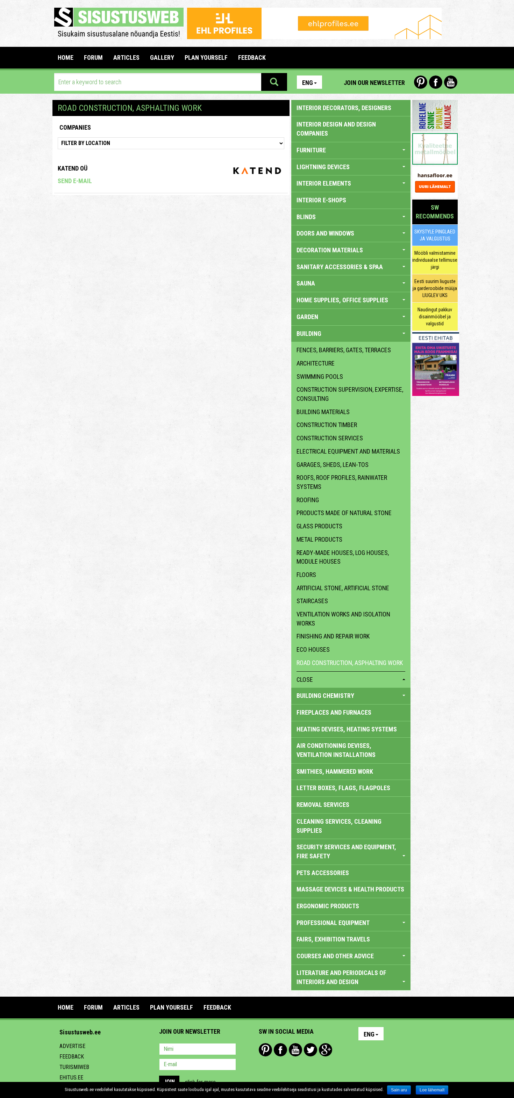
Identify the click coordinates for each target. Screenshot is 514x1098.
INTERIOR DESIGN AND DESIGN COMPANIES (336, 129)
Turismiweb (74, 1067)
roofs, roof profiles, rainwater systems (342, 482)
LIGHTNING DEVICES (323, 167)
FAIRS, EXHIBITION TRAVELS (333, 939)
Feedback (71, 1056)
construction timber (327, 424)
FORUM (93, 57)
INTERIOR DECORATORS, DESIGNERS (344, 107)
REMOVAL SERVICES (323, 804)
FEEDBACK (252, 57)
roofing (308, 500)
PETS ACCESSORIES (323, 872)
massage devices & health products (350, 889)
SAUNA (306, 283)
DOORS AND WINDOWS (325, 233)
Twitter (310, 1049)
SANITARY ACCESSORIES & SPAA (340, 266)
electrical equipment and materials (348, 451)
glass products (319, 526)
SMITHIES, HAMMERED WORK (335, 771)
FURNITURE (311, 150)
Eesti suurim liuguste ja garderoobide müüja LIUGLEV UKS (435, 288)
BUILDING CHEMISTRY (325, 695)
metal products (319, 539)
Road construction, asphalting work (350, 662)
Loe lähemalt (432, 1090)
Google (325, 1049)
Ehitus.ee (71, 1077)
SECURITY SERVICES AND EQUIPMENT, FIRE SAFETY (346, 851)
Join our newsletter (374, 82)
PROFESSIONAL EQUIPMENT (333, 922)
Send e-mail (75, 181)
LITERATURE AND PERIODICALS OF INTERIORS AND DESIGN (341, 977)
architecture (316, 363)
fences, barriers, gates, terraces (344, 350)
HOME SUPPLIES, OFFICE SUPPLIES (342, 300)
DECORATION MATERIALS (330, 250)
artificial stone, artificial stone (343, 588)
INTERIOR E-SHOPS (321, 200)
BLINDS (306, 217)
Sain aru (399, 1090)
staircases (312, 601)
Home (65, 57)
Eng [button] (307, 82)
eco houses (313, 649)
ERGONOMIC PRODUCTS (328, 906)
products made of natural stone (344, 513)
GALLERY (162, 57)
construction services (330, 438)
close (305, 679)
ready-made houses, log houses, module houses (343, 557)
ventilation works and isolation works (343, 619)
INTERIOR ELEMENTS (324, 183)
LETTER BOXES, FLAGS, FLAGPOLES (343, 788)
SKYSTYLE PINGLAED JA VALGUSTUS (434, 235)
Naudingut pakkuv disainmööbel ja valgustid (434, 316)
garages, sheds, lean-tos (333, 464)
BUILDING (309, 333)
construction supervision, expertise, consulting (350, 394)
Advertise (72, 1046)
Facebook (435, 82)
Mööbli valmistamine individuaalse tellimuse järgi (434, 260)
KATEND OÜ (72, 168)
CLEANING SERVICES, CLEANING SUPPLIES (339, 826)
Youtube (450, 82)
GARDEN (307, 316)
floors (306, 574)
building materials (323, 412)
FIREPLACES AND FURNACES (334, 712)
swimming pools (320, 376)
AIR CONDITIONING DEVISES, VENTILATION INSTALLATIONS (336, 750)
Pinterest (420, 82)
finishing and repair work (333, 636)
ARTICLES (126, 57)
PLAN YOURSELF (206, 57)
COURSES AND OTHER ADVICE (335, 956)
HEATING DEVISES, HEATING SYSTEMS (347, 729)
